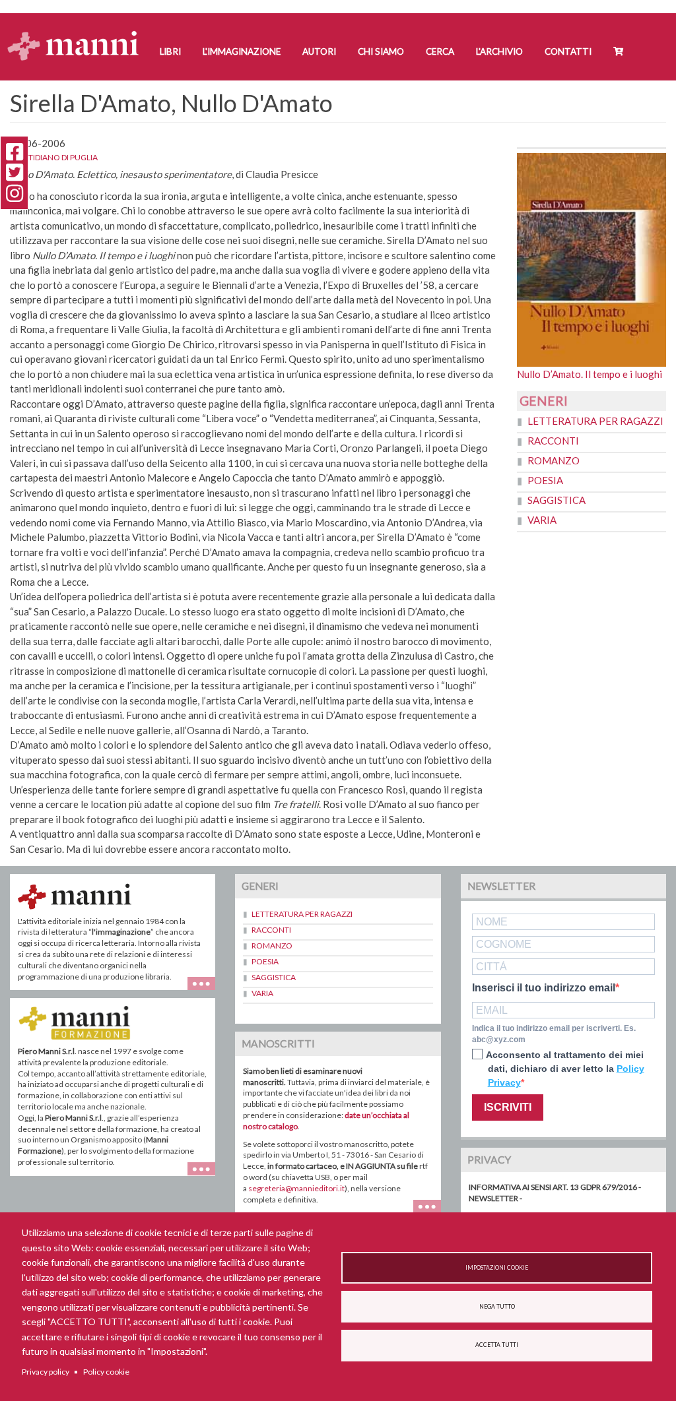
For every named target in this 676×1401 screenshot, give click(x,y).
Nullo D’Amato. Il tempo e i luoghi (589, 374)
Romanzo (553, 460)
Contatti (568, 51)
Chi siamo (381, 51)
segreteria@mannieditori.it (296, 1188)
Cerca (440, 51)
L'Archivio (499, 51)
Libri (170, 51)
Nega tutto (497, 1306)
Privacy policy (45, 1372)
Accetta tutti (496, 1345)
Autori (319, 51)
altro (206, 1176)
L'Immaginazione (242, 51)
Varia (542, 520)
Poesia (545, 480)
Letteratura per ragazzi (595, 421)
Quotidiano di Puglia (54, 157)
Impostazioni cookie (496, 1267)
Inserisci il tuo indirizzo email (543, 988)
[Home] (78, 33)
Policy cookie (106, 1372)
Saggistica (556, 500)
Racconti (553, 441)
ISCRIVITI (507, 1107)
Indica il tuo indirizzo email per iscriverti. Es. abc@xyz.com (554, 1034)
